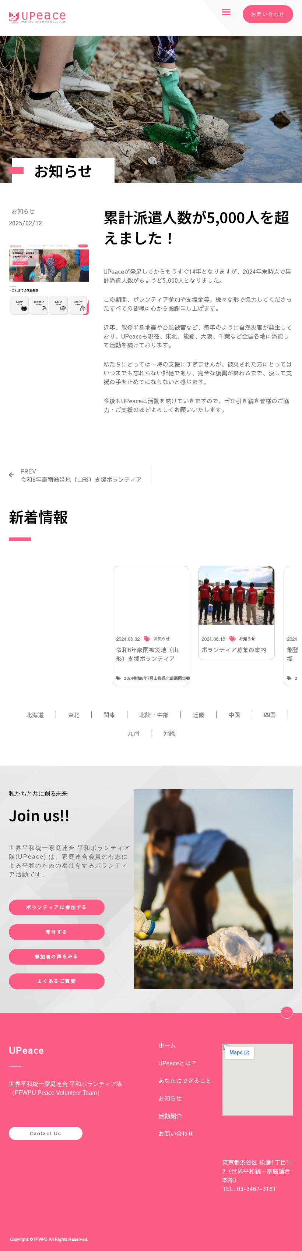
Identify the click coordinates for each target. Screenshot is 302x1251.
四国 (270, 715)
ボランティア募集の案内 (233, 650)
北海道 (35, 715)
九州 (133, 733)
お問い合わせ (176, 1133)
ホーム (167, 1045)
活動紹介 (170, 1116)
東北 (74, 715)
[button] (226, 11)
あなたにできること (184, 1080)
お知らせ (23, 211)
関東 (109, 715)
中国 (234, 715)
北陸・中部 (154, 715)
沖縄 (169, 733)
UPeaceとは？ (177, 1063)
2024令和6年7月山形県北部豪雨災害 (157, 678)
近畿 (198, 715)
